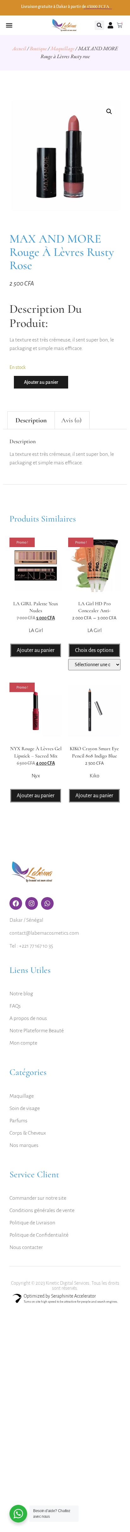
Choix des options (94, 650)
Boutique (38, 48)
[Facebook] (15, 903)
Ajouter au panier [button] (36, 650)
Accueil (19, 48)
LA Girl (36, 630)
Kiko (94, 776)
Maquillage (62, 48)
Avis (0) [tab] (71, 420)
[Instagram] (31, 903)
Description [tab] (31, 420)
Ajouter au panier (41, 382)
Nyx (36, 776)
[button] (9, 25)
